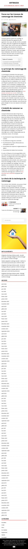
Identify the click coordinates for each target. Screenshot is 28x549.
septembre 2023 (5, 361)
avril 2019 (3, 493)
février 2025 (4, 319)
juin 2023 (3, 368)
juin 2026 (3, 289)
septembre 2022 (5, 391)
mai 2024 (3, 341)
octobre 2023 (4, 358)
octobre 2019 (4, 478)
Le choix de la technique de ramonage (11, 65)
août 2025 (3, 306)
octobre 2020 (4, 448)
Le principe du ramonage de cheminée (12, 61)
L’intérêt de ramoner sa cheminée (10, 63)
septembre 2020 (5, 450)
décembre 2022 (5, 383)
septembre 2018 (5, 510)
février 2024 (4, 348)
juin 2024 (3, 338)
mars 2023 (4, 376)
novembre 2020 (5, 445)
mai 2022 (3, 401)
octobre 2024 (4, 328)
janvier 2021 (4, 440)
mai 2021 (3, 430)
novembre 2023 (5, 356)
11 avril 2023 (5, 19)
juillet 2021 (4, 425)
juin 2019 (3, 488)
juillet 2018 (4, 515)
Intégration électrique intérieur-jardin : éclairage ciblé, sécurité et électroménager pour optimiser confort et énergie (13, 275)
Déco (2, 527)
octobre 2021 (4, 418)
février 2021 (4, 438)
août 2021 (3, 423)
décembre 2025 (5, 301)
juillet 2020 (4, 455)
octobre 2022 (4, 388)
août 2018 (3, 512)
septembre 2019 (5, 480)
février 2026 (4, 296)
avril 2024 (3, 343)
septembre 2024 (5, 331)
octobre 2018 (4, 507)
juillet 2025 (4, 309)
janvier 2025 (4, 321)
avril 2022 (3, 403)
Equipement (4, 532)
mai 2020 (3, 460)
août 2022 (3, 393)
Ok (14, 546)
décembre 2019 (5, 473)
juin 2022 (3, 398)
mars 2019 (4, 495)
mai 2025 (3, 311)
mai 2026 (3, 291)
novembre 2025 (5, 304)
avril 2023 (3, 373)
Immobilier (4, 537)
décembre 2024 (5, 324)
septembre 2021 (5, 420)
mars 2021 (4, 435)
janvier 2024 (4, 351)
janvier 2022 (4, 411)
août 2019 (3, 483)
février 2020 (4, 468)
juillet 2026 (4, 286)
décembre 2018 (5, 503)
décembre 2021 (5, 413)
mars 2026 (4, 294)
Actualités (3, 522)
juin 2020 (3, 458)
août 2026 (3, 284)
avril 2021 (3, 433)
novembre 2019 (5, 475)
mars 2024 (4, 346)
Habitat (3, 535)
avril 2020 (3, 463)
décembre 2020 (5, 443)
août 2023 (3, 363)
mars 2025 (4, 316)
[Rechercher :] (14, 220)
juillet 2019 (4, 485)
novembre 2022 (5, 386)
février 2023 (4, 378)
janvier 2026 (4, 299)
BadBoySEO (13, 19)
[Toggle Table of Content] (19, 59)
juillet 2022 (4, 396)
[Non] (26, 543)
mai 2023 (3, 371)
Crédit (2, 525)
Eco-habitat (4, 530)
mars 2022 (4, 406)
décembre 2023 (5, 353)
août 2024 (3, 333)
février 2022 (4, 408)
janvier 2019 (4, 500)
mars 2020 (4, 465)
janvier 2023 (4, 381)
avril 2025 (3, 314)
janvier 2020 (4, 470)
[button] (26, 10)
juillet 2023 (4, 366)
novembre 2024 (5, 326)
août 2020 (3, 453)
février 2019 (4, 498)
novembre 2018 (5, 505)
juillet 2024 (4, 336)
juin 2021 (3, 428)
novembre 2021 (5, 416)
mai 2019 (3, 490)
